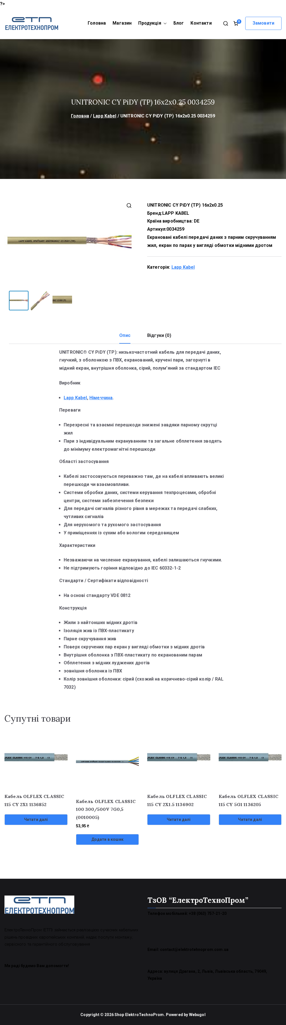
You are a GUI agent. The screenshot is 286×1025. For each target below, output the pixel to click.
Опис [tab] (124, 335)
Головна (97, 23)
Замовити (263, 23)
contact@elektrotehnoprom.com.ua (194, 949)
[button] (164, 23)
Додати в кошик (107, 839)
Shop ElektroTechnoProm (139, 1014)
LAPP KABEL (175, 213)
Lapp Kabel (104, 116)
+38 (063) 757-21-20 (208, 913)
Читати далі (36, 819)
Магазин (122, 23)
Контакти (200, 23)
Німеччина (101, 397)
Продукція (149, 23)
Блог (178, 23)
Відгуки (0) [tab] (159, 335)
